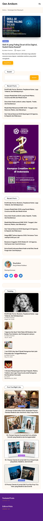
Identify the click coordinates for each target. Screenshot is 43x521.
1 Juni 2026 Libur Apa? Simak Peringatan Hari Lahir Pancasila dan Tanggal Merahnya (20, 352)
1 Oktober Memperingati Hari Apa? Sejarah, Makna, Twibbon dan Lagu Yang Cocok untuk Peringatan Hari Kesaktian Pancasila (21, 373)
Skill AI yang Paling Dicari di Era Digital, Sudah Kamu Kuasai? (19, 45)
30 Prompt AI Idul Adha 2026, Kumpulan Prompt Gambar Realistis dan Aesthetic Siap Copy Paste (21, 411)
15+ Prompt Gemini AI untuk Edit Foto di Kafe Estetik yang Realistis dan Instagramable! (21, 436)
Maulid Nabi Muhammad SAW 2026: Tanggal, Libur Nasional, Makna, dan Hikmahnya (20, 109)
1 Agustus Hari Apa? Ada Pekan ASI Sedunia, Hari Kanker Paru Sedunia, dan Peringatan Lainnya (20, 333)
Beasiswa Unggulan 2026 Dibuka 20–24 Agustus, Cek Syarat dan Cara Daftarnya (20, 243)
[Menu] (40, 3)
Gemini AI (21, 406)
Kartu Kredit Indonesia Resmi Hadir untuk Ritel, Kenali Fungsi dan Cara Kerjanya (21, 249)
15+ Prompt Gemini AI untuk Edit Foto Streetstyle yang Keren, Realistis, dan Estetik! (21, 461)
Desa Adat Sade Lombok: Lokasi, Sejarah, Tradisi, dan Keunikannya (20, 103)
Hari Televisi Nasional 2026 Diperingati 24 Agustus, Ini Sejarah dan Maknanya (21, 115)
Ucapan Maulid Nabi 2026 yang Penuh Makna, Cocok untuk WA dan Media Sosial (19, 96)
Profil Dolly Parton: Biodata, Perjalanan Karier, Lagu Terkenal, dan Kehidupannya (21, 90)
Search (9, 72)
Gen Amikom (9, 3)
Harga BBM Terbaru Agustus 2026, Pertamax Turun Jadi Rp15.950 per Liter (21, 236)
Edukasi (5, 41)
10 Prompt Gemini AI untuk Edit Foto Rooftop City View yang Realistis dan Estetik (21, 485)
